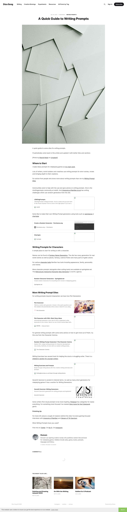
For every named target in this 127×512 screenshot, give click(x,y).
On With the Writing (61, 491)
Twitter (43, 428)
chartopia (35, 216)
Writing (19, 4)
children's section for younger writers (45, 359)
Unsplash (54, 158)
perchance (89, 214)
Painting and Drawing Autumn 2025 (40, 492)
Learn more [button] (54, 509)
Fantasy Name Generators (58, 255)
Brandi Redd (44, 158)
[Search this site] (104, 4)
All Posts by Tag (63, 4)
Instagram (59, 428)
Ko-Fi (50, 428)
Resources (52, 4)
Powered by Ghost (110, 504)
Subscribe (119, 4)
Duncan (44, 435)
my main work (70, 167)
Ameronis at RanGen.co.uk (71, 190)
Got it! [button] (123, 509)
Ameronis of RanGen (50, 418)
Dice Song (8, 4)
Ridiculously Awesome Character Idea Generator (52, 272)
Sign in (110, 4)
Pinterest (73, 402)
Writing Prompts (71, 14)
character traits (45, 262)
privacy (71, 504)
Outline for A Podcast (83, 491)
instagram (57, 504)
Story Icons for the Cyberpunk (79, 404)
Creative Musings (30, 4)
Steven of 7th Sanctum (69, 418)
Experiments (42, 4)
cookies (64, 504)
